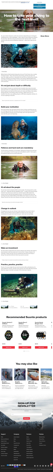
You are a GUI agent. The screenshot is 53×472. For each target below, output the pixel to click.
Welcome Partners (29, 455)
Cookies (40, 443)
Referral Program (29, 453)
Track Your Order (4, 455)
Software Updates (4, 447)
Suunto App (3, 451)
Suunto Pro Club (17, 443)
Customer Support (4, 453)
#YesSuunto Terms (42, 445)
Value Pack (28, 443)
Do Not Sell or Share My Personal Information (30, 469)
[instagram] (35, 466)
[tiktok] (46, 466)
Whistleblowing (16, 453)
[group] (7, 379)
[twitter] (43, 466)
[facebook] (38, 466)
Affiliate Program (29, 449)
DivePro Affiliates (29, 451)
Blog (14, 441)
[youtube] (40, 466)
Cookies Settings (39, 2)
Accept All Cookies (39, 7)
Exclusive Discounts (17, 455)
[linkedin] (48, 466)
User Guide (3, 445)
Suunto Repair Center (5, 443)
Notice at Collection (20, 469)
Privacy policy (27, 2)
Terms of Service (42, 441)
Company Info (16, 445)
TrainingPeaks (29, 447)
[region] (26, 5)
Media (15, 449)
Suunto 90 (16, 459)
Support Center (4, 441)
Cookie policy (23, 2)
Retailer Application (30, 457)
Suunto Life (16, 457)
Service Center (3, 449)
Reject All (39, 4)
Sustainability (16, 451)
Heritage (15, 447)
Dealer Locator (29, 441)
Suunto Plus (28, 445)
